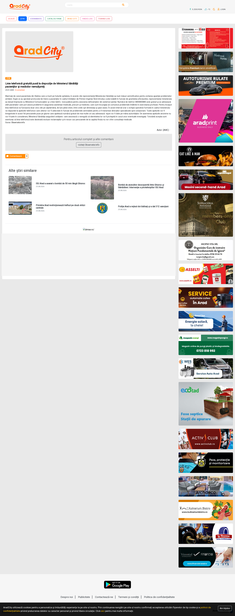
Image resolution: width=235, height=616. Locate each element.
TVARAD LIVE (104, 19)
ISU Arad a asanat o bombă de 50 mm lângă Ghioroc (60, 183)
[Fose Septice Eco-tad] (206, 404)
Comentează (15, 156)
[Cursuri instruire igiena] (206, 250)
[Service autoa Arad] (206, 368)
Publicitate (84, 597)
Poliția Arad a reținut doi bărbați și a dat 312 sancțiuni (143, 206)
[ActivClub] (206, 439)
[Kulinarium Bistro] (206, 510)
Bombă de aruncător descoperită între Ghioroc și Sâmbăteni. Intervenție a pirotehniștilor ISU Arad (141, 186)
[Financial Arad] (206, 557)
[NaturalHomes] (206, 62)
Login (222, 9)
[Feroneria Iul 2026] (206, 38)
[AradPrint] (206, 121)
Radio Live (87, 19)
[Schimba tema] (214, 9)
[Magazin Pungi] (206, 345)
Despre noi (67, 597)
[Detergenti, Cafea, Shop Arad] (206, 274)
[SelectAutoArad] (206, 180)
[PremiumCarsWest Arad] (206, 85)
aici (103, 611)
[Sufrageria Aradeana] (206, 215)
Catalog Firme (54, 19)
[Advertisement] (131, 50)
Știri (22, 19)
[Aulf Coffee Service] (206, 297)
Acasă (11, 19)
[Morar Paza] (206, 462)
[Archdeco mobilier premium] (206, 486)
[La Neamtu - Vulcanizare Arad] (206, 533)
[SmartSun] (206, 321)
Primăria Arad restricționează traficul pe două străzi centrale (60, 206)
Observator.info (18, 122)
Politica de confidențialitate (159, 597)
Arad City (72, 19)
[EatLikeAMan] (206, 156)
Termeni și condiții (128, 597)
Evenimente (36, 19)
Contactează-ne (104, 597)
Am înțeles (225, 608)
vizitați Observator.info (88, 145)
